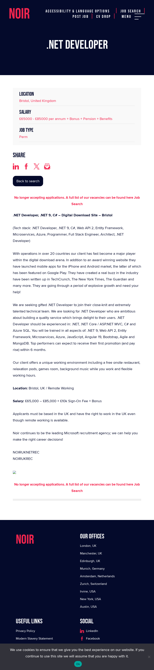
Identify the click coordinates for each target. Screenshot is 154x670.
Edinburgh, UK (90, 561)
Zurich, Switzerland (93, 583)
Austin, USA (88, 606)
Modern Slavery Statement (34, 638)
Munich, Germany (92, 568)
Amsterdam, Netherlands (97, 576)
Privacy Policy (25, 631)
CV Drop (103, 17)
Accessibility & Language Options (78, 11)
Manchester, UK (91, 553)
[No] (149, 657)
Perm (23, 136)
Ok (78, 664)
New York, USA (90, 599)
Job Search (131, 11)
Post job (81, 17)
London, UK (88, 545)
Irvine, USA (88, 591)
